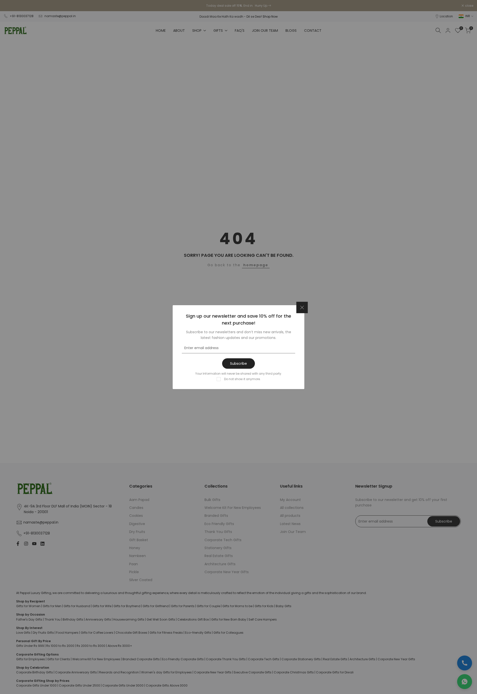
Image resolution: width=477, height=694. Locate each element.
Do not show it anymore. (242, 379)
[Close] (302, 307)
